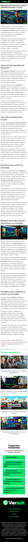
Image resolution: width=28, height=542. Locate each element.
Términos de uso (14, 511)
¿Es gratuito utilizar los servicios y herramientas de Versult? (13, 481)
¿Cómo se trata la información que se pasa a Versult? (13, 473)
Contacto (14, 514)
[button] (25, 2)
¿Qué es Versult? (11, 457)
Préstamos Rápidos (6, 342)
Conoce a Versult (14, 516)
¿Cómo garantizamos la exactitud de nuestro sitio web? (13, 464)
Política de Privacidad (14, 509)
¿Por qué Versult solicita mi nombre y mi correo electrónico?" (14, 490)
